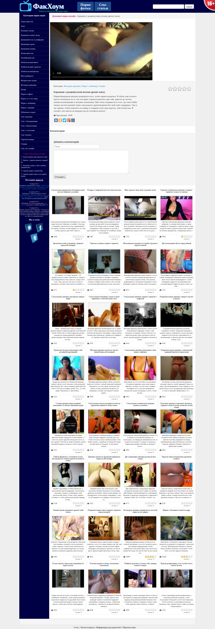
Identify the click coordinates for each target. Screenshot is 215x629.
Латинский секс (27, 53)
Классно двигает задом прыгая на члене (35, 157)
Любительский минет (29, 62)
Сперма (24, 144)
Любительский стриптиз (31, 67)
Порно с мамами (27, 108)
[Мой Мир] (73, 120)
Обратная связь (129, 627)
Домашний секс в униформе (32, 40)
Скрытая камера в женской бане (33, 171)
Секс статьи (102, 6)
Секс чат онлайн (27, 148)
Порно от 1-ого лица (29, 99)
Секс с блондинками (29, 121)
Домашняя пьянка (28, 49)
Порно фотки (85, 6)
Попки (23, 89)
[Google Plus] (68, 120)
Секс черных (26, 135)
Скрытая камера (27, 139)
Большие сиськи (27, 31)
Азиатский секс (27, 21)
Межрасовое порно (29, 80)
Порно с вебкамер (28, 103)
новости (39, 180)
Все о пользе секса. (36, 197)
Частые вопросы (87, 627)
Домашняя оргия (28, 44)
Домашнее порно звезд (30, 35)
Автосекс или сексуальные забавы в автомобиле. (35, 188)
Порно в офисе (27, 94)
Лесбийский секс (28, 58)
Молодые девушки (28, 85)
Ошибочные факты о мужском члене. (34, 186)
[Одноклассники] (60, 120)
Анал (23, 26)
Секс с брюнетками (29, 126)
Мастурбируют (27, 76)
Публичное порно (28, 112)
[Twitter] (64, 120)
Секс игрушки (26, 117)
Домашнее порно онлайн (63, 16)
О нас (76, 627)
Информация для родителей (108, 627)
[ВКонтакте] (56, 120)
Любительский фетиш (30, 71)
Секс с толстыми (28, 130)
